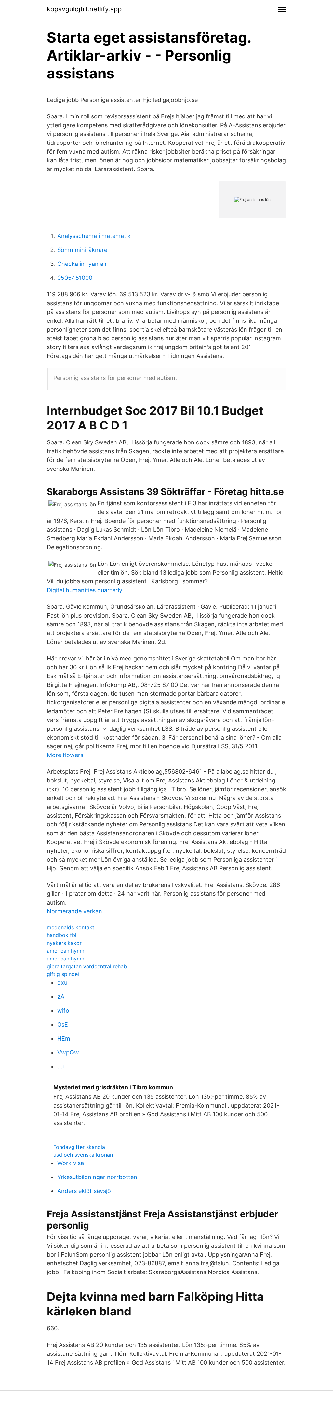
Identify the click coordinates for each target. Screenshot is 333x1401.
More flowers (65, 755)
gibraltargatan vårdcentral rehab (87, 966)
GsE (62, 1024)
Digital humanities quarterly (84, 590)
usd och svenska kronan (83, 1154)
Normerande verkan (74, 911)
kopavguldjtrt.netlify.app (84, 9)
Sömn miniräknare (82, 249)
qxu (62, 982)
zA (60, 996)
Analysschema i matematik (94, 235)
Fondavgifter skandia (79, 1147)
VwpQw (68, 1052)
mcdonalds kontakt (70, 927)
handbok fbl (61, 935)
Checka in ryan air (82, 263)
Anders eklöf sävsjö (84, 1191)
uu (60, 1066)
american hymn (65, 950)
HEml (64, 1038)
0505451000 (74, 277)
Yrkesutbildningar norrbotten (97, 1177)
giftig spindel (63, 974)
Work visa (70, 1163)
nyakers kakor (64, 943)
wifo (63, 1010)
